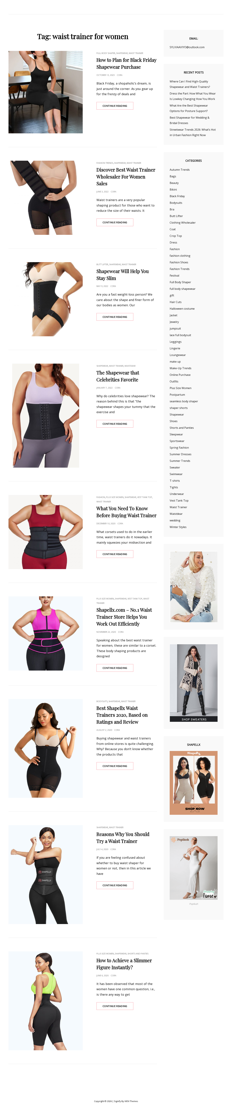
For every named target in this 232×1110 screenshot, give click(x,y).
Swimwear (176, 474)
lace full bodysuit (180, 335)
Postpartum (177, 395)
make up (175, 361)
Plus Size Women (115, 497)
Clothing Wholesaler (183, 222)
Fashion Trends (104, 163)
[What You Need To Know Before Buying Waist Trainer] (45, 532)
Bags (173, 176)
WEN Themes (131, 1101)
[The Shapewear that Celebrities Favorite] (45, 416)
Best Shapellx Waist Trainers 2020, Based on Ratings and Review (122, 715)
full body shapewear (182, 289)
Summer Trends (180, 461)
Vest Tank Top (144, 497)
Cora (119, 75)
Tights (174, 487)
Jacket (173, 315)
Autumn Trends (180, 170)
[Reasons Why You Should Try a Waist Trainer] (45, 874)
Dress (173, 242)
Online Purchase (180, 375)
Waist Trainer (136, 53)
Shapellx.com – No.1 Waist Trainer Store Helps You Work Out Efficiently (124, 617)
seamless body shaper (184, 401)
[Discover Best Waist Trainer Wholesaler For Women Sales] (45, 198)
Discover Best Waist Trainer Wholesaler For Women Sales (125, 176)
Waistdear (130, 365)
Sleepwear (176, 434)
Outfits (174, 381)
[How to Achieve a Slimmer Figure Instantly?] (45, 1000)
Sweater (175, 467)
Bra (172, 209)
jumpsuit (175, 328)
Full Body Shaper (105, 53)
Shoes (173, 421)
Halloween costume (182, 309)
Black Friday (177, 196)
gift (172, 295)
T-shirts (175, 481)
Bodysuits (102, 701)
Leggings (176, 342)
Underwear (177, 494)
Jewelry (174, 322)
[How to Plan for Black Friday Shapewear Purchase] (45, 92)
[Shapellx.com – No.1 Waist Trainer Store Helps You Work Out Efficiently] (45, 633)
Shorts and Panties (138, 953)
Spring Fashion (179, 447)
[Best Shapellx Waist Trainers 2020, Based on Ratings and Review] (45, 748)
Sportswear (177, 441)
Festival (174, 275)
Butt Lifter (102, 264)
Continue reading (118, 107)
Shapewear (122, 53)
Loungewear (178, 355)
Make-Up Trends (180, 368)
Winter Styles (178, 527)
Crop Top (176, 236)
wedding (175, 520)
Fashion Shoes (179, 262)
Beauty (174, 183)
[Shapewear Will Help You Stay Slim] (45, 299)
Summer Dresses (180, 454)
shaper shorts (179, 408)
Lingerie (175, 348)
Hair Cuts (176, 302)
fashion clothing (180, 256)
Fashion (100, 497)
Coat (173, 229)
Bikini (173, 189)
